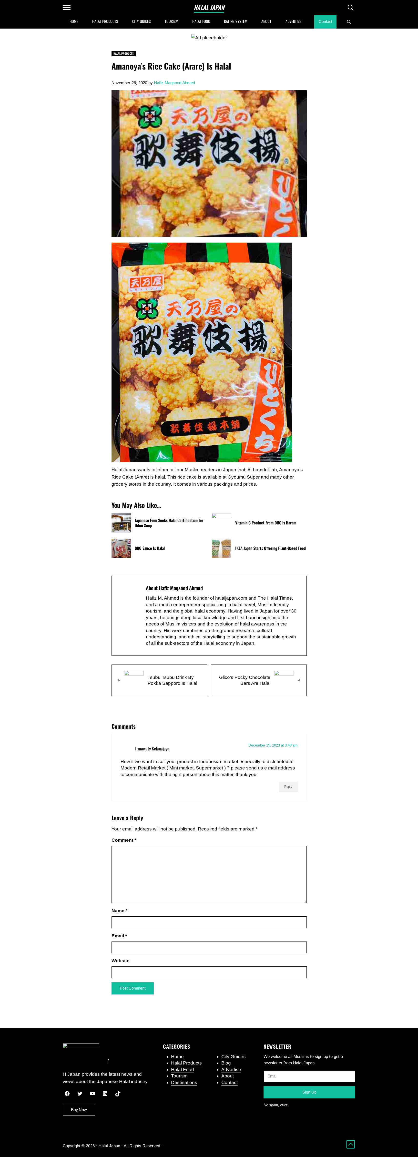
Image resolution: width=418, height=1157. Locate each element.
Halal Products (123, 53)
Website (121, 960)
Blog (226, 1062)
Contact (229, 1082)
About (227, 1075)
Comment (124, 840)
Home (177, 1056)
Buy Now (79, 1110)
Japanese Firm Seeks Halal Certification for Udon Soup (169, 523)
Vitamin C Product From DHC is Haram (265, 522)
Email (119, 935)
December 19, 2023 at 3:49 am (273, 745)
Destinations (184, 1082)
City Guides (233, 1056)
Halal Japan (209, 7)
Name (119, 910)
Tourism (179, 1075)
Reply (288, 786)
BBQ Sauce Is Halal (150, 548)
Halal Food (182, 1069)
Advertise (231, 1069)
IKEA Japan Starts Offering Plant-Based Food (270, 548)
